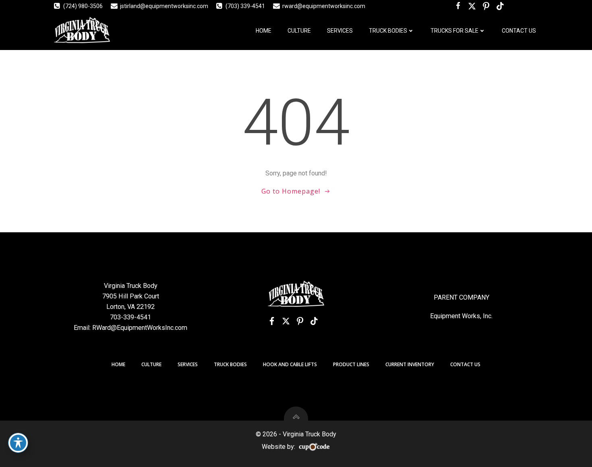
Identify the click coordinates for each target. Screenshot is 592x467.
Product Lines (351, 364)
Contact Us (519, 30)
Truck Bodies (388, 30)
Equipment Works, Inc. (461, 316)
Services (340, 30)
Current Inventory (409, 364)
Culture (299, 30)
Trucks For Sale (454, 30)
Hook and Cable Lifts (290, 364)
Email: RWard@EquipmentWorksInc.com (130, 327)
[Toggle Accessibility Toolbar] (18, 442)
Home (263, 30)
